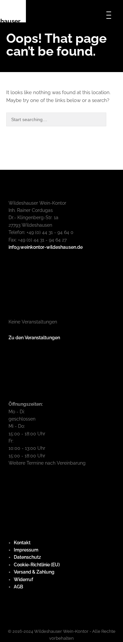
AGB (18, 586)
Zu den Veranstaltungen (34, 337)
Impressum (26, 549)
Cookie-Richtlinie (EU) (37, 564)
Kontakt (22, 542)
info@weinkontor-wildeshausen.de (46, 247)
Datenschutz (27, 557)
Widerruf (23, 579)
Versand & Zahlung (34, 572)
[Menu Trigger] (108, 15)
